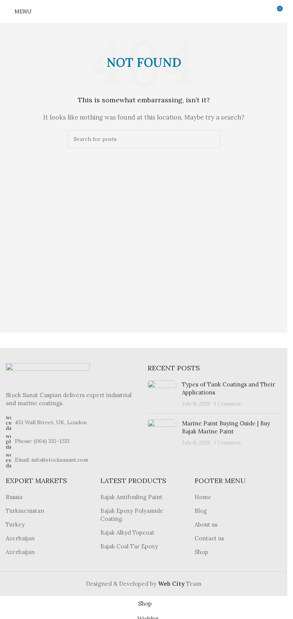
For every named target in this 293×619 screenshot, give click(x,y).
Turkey (15, 524)
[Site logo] (144, 11)
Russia (14, 497)
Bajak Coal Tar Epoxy (129, 546)
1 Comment (227, 403)
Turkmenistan (25, 510)
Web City (172, 583)
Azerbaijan (20, 538)
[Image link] (48, 372)
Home (203, 497)
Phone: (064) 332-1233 (42, 441)
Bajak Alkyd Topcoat (127, 532)
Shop (201, 552)
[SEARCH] (211, 139)
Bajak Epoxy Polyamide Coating (131, 514)
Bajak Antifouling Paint (131, 497)
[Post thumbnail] (162, 393)
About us (206, 524)
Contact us (209, 538)
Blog (201, 510)
